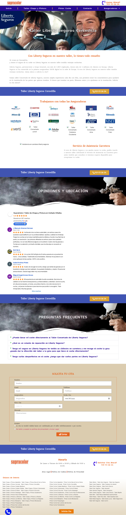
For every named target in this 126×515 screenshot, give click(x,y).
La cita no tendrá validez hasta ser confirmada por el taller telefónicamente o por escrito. (49, 425)
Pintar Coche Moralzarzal (71, 499)
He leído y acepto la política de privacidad (32, 429)
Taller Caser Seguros (95, 484)
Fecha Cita (67, 395)
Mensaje (17, 410)
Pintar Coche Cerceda (56, 484)
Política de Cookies (59, 472)
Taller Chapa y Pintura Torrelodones (12, 507)
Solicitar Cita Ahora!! (107, 463)
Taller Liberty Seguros (95, 492)
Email (16, 388)
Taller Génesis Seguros (95, 490)
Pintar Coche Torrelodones (57, 505)
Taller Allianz (92, 482)
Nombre (17, 380)
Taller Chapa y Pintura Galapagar (11, 492)
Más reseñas (36, 291)
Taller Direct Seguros (95, 486)
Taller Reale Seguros (95, 499)
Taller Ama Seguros (102, 482)
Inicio (9, 8)
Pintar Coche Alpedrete (56, 482)
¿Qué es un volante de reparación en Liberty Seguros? (38, 343)
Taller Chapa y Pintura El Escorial (30, 490)
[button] (63, 337)
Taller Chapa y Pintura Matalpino (11, 501)
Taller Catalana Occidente (109, 484)
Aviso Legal (46, 472)
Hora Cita (17, 403)
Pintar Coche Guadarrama (57, 492)
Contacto (87, 8)
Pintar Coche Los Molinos (57, 496)
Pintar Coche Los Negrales (72, 496)
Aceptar (17, 424)
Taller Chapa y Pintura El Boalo (11, 490)
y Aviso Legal (54, 429)
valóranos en (19, 223)
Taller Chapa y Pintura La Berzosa (11, 496)
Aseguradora (18, 395)
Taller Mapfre (118, 492)
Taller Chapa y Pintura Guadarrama (32, 492)
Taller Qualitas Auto (112, 496)
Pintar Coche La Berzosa (57, 494)
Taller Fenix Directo (107, 486)
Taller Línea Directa (107, 492)
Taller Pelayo (92, 496)
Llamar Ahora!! (113, 2)
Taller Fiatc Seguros (94, 488)
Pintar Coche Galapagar (71, 490)
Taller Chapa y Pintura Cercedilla (30, 484)
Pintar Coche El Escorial (56, 490)
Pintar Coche (64, 8)
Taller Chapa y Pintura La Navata (31, 496)
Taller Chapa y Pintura (35, 8)
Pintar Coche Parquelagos (57, 501)
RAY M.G (16, 250)
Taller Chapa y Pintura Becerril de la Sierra (34, 482)
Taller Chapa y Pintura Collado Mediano (13, 486)
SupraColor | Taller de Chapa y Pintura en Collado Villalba (37, 213)
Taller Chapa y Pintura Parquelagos (12, 503)
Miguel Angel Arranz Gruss (23, 275)
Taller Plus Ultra (101, 496)
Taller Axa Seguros (114, 482)
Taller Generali (105, 488)
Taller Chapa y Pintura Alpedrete (11, 482)
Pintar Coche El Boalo (71, 488)
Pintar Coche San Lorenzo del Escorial (60, 503)
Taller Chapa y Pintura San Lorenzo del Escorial (15, 505)
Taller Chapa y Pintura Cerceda (11, 484)
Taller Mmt (92, 494)
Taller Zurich (104, 501)
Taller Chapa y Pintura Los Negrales (33, 499)
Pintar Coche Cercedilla (70, 484)
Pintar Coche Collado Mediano (58, 486)
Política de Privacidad (76, 472)
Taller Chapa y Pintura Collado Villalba (13, 488)
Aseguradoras (110, 8)
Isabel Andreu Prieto (20, 262)
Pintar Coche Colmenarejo (57, 488)
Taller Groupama (107, 490)
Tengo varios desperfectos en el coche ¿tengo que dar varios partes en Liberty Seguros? (55, 356)
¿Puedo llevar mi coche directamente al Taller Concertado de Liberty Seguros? (50, 337)
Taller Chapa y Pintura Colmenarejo (35, 488)
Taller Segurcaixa (117, 499)
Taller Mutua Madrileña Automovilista (106, 494)
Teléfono (66, 388)
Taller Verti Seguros (94, 501)
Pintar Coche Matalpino (56, 499)
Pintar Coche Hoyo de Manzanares (75, 492)
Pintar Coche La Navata (71, 494)
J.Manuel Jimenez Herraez (23, 228)
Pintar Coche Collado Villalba (76, 486)
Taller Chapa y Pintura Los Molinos (12, 499)
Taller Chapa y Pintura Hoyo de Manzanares (14, 494)
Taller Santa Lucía (107, 499)
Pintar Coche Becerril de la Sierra (73, 482)
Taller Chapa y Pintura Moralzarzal (31, 501)
